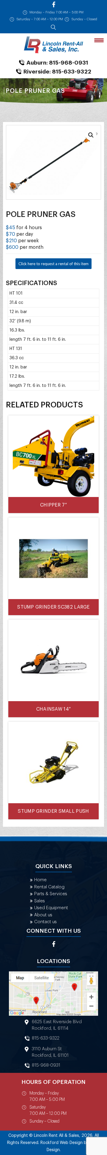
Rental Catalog (49, 887)
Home (40, 880)
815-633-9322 (45, 1038)
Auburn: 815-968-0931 (57, 62)
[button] (91, 135)
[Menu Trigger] (99, 40)
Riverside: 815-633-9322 (57, 71)
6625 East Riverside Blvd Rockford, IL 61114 (57, 1025)
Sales (39, 901)
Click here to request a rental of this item (53, 263)
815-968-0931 (46, 1065)
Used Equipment (51, 908)
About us (43, 915)
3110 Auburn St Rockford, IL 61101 (50, 1052)
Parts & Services (50, 894)
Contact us (45, 922)
